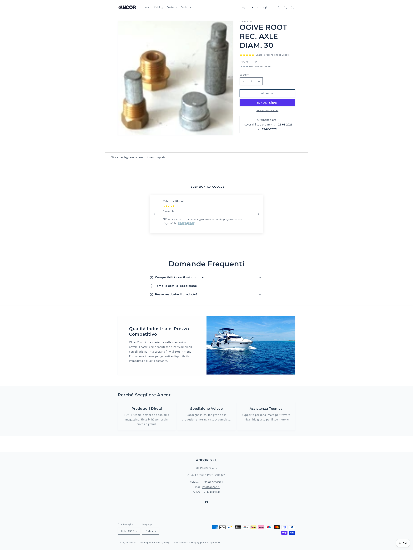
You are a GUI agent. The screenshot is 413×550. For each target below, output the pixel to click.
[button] (278, 7)
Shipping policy (198, 542)
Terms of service (180, 542)
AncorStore (131, 542)
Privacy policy (162, 542)
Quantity (244, 74)
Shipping (244, 66)
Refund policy (146, 542)
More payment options (267, 110)
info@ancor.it (211, 487)
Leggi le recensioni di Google (273, 54)
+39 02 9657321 (213, 482)
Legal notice (214, 542)
